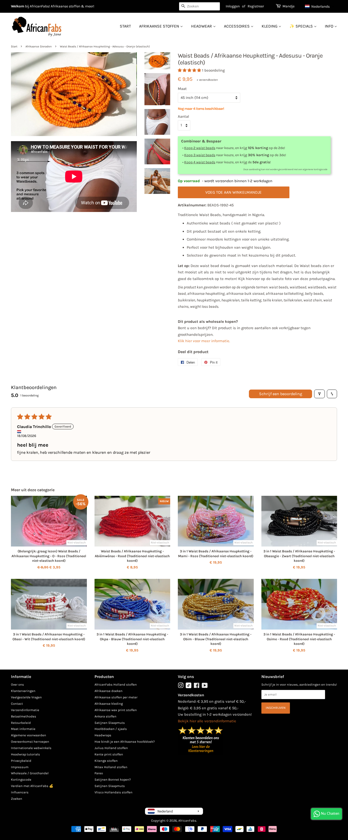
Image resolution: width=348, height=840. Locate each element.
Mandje (289, 6)
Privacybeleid (21, 761)
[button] (319, 6)
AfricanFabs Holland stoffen (116, 684)
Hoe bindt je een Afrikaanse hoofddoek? (125, 741)
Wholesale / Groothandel (30, 773)
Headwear (202, 26)
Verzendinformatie (25, 710)
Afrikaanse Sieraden (38, 46)
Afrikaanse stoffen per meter (116, 697)
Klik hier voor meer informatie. (204, 341)
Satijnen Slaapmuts (110, 723)
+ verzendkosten (207, 80)
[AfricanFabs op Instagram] (180, 686)
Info (329, 26)
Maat (182, 88)
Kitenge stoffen (106, 761)
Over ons (17, 684)
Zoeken (16, 799)
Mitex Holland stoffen (111, 767)
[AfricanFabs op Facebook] (196, 686)
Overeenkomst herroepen (30, 741)
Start (125, 26)
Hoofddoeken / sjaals (111, 729)
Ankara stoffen (105, 716)
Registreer (256, 6)
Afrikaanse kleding (109, 703)
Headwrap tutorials (25, 754)
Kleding (270, 26)
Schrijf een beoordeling (280, 393)
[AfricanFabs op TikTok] (188, 687)
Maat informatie (23, 729)
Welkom (17, 6)
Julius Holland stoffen (111, 748)
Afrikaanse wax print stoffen (116, 710)
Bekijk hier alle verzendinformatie (207, 721)
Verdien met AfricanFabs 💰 (32, 786)
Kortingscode (21, 779)
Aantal (183, 116)
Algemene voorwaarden (28, 735)
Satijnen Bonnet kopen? (113, 779)
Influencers (20, 792)
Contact (17, 703)
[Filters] (319, 394)
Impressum (20, 767)
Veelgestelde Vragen (26, 697)
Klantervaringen (23, 691)
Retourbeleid (21, 723)
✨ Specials (301, 26)
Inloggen (233, 6)
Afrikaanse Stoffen (159, 26)
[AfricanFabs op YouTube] (205, 686)
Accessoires (237, 26)
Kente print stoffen (109, 754)
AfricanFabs (187, 820)
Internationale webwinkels (31, 748)
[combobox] (199, 6)
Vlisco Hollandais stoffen (113, 792)
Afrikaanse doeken (109, 691)
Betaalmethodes (23, 716)
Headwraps (103, 735)
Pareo (99, 773)
